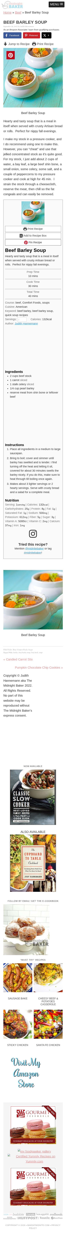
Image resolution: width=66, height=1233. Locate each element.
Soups (30, 649)
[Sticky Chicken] (17, 1025)
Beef (18, 12)
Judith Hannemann (26, 323)
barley (15, 652)
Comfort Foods (22, 649)
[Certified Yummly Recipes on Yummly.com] (34, 1161)
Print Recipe (45, 44)
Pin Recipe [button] (35, 242)
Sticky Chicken (17, 1045)
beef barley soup (24, 652)
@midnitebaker (34, 548)
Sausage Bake (17, 998)
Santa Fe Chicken (48, 1045)
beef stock (34, 652)
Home (7, 12)
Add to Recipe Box (35, 235)
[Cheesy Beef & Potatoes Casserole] (48, 978)
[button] (56, 4)
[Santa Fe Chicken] (48, 1025)
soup (41, 652)
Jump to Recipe (18, 44)
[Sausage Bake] (17, 978)
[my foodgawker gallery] (34, 1151)
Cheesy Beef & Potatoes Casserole (48, 1001)
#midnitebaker (32, 552)
